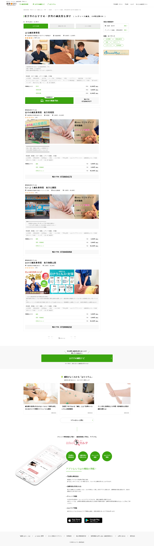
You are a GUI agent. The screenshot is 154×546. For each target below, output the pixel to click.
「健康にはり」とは (24, 536)
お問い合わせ (121, 536)
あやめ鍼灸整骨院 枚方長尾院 (39, 112)
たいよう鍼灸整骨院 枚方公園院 (40, 188)
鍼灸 (37, 163)
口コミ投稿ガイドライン (55, 536)
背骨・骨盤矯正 (40, 167)
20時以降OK (118, 39)
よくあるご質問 (39, 536)
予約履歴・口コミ (118, 4)
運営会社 (132, 536)
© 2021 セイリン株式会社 (77, 542)
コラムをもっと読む (77, 420)
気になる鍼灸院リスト (142, 4)
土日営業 (108, 39)
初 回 (37, 86)
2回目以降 (38, 89)
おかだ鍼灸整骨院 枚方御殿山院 (40, 263)
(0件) (36, 117)
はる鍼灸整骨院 (32, 33)
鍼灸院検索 (25, 4)
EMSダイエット (40, 170)
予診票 (126, 4)
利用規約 (69, 536)
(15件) (38, 37)
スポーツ (115, 42)
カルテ (132, 4)
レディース (109, 45)
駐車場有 (119, 45)
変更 (125, 25)
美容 (107, 42)
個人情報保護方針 (81, 536)
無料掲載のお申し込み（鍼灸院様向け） (102, 536)
